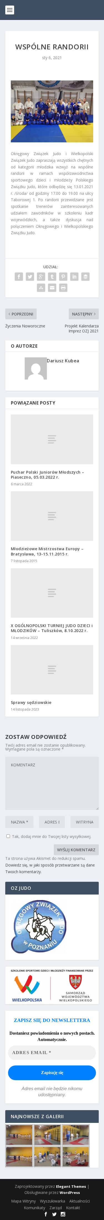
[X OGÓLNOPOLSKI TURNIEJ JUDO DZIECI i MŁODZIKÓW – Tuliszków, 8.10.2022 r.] (52, 593)
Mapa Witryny (23, 1201)
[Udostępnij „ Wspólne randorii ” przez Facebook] (18, 276)
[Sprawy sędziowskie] (52, 669)
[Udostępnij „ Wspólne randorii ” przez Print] (63, 287)
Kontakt (73, 1207)
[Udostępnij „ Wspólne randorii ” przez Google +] (41, 276)
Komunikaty (34, 1207)
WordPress (70, 1192)
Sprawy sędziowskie (31, 702)
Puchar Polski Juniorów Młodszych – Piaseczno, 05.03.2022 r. (47, 474)
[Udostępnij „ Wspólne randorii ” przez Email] (52, 287)
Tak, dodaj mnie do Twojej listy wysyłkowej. (51, 836)
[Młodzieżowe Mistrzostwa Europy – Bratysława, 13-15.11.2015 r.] (52, 516)
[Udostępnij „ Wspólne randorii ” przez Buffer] (85, 276)
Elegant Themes (71, 1186)
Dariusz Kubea (63, 361)
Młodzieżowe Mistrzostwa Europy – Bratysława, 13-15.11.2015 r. (47, 551)
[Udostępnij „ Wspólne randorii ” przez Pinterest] (63, 276)
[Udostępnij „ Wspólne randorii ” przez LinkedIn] (74, 276)
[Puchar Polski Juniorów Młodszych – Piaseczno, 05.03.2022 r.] (52, 439)
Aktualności (79, 1201)
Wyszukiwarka (52, 1201)
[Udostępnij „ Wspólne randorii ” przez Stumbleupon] (41, 287)
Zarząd (55, 1207)
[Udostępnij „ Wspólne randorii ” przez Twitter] (29, 276)
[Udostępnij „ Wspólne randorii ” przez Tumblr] (52, 276)
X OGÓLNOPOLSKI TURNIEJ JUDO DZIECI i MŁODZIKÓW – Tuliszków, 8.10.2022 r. (52, 628)
